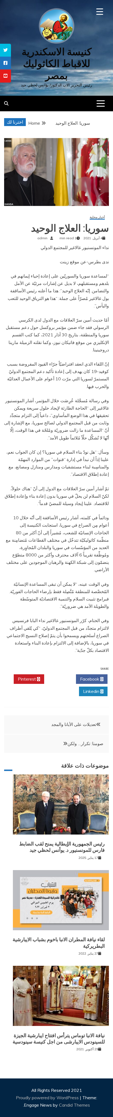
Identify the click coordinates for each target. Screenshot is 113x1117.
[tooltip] (5, 50)
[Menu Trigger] (99, 11)
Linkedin (91, 691)
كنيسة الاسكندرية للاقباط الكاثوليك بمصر (57, 63)
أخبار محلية (97, 217)
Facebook (90, 679)
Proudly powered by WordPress (48, 1097)
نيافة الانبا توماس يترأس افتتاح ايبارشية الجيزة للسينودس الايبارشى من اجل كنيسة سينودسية (59, 1039)
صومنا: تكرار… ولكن (85, 743)
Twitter (58, 679)
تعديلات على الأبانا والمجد (73, 724)
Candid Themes (74, 1105)
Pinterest (27, 679)
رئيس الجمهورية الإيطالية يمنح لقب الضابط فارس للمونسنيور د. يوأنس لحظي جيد (62, 847)
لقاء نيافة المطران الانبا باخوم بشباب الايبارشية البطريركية (59, 943)
